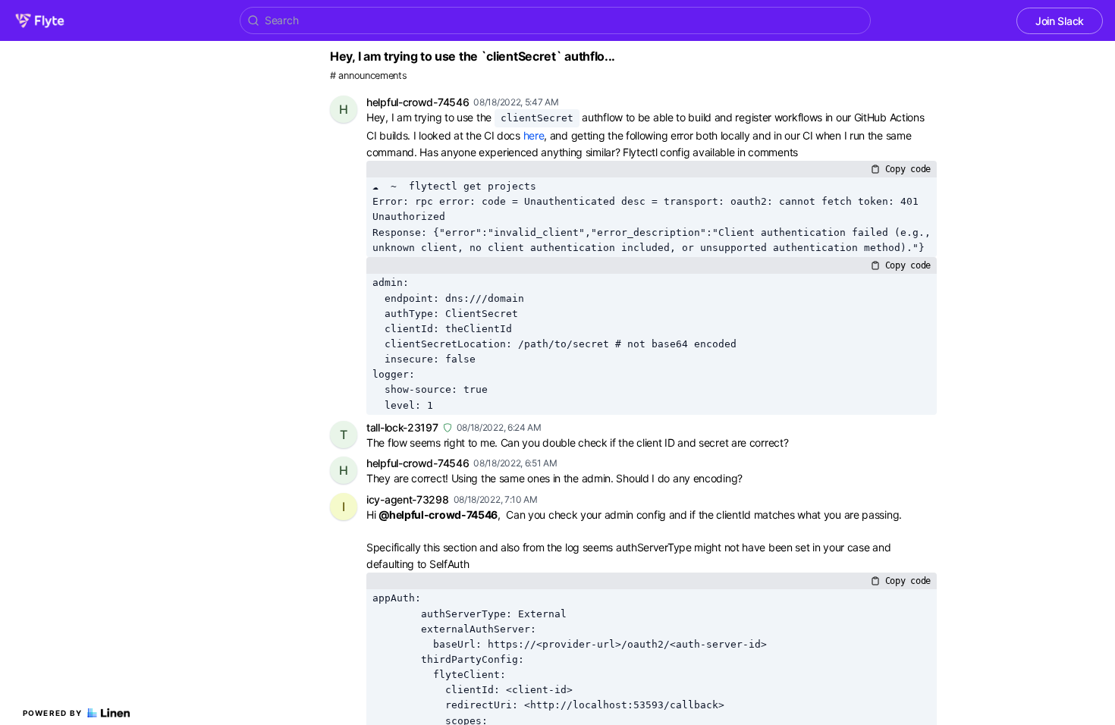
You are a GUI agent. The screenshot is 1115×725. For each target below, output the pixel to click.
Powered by (53, 712)
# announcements (368, 75)
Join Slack (1059, 20)
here (534, 135)
